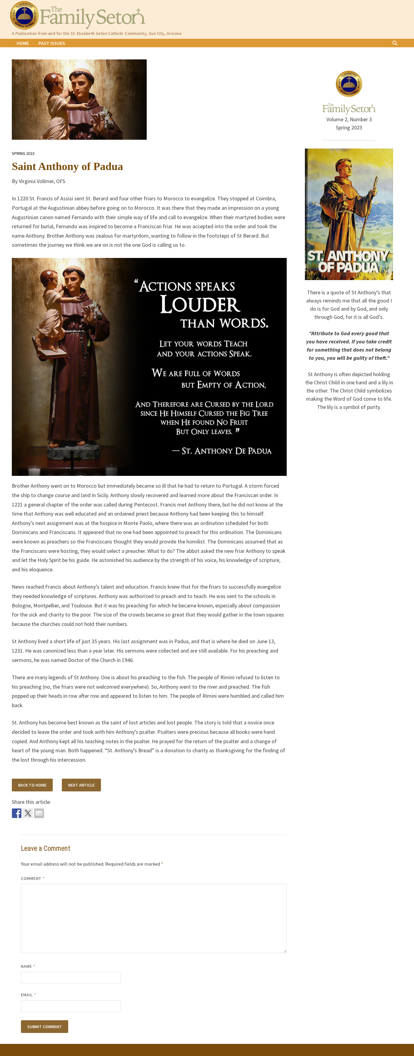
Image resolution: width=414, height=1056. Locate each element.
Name (28, 966)
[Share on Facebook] (17, 813)
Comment (33, 878)
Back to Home (32, 785)
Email (28, 995)
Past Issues (51, 43)
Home (23, 43)
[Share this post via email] (39, 813)
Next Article (81, 785)
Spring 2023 (23, 153)
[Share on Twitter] (28, 813)
